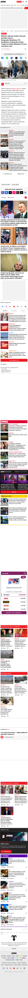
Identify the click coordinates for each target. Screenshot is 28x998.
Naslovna (3, 31)
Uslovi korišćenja (17, 964)
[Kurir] (3, 2)
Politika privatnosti (9, 964)
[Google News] (25, 192)
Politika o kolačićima (21, 962)
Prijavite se (7, 851)
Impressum (14, 962)
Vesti (7, 31)
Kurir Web (7, 48)
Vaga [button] (20, 932)
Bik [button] (4, 932)
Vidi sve (14, 492)
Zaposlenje (24, 964)
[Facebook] (6, 192)
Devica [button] (17, 932)
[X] (10, 192)
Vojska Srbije (15, 184)
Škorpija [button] (24, 932)
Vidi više (14, 948)
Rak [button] (11, 932)
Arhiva (2, 964)
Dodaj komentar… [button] (9, 737)
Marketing (4, 962)
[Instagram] (14, 192)
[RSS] (22, 306)
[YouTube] (17, 192)
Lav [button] (14, 932)
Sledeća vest (21, 173)
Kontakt (9, 962)
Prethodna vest (8, 173)
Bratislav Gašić (15, 88)
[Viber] (2, 192)
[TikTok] (21, 192)
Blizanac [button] (8, 932)
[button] (25, 49)
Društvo (11, 31)
